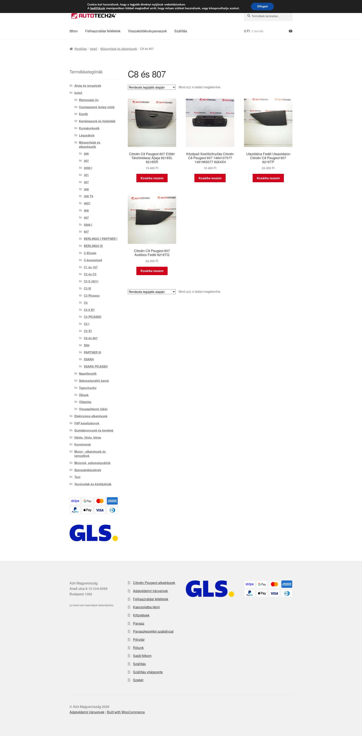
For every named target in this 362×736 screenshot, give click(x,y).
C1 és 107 (91, 267)
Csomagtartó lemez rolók (97, 107)
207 (86, 161)
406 (86, 210)
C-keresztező (93, 260)
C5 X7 (88, 331)
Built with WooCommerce (126, 712)
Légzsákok (86, 135)
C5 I (86, 324)
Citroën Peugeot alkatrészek (154, 582)
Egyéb (83, 114)
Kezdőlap (81, 49)
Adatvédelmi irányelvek (150, 590)
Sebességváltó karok (94, 380)
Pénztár (139, 639)
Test (77, 477)
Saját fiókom (142, 655)
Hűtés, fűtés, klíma (87, 437)
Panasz (138, 623)
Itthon (74, 31)
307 (86, 182)
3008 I (88, 168)
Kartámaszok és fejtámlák (97, 121)
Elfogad (262, 6)
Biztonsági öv (89, 100)
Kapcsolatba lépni (146, 607)
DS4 (86, 345)
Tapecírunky (88, 388)
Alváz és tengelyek (87, 85)
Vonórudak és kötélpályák (92, 484)
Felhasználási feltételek (102, 31)
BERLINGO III (93, 246)
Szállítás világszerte (148, 672)
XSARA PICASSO (96, 366)
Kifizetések (141, 615)
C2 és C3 (90, 274)
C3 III (87, 288)
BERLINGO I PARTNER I (100, 239)
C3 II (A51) (91, 281)
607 (86, 231)
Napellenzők (88, 373)
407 (86, 217)
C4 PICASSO (92, 317)
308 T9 (88, 196)
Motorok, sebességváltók (92, 463)
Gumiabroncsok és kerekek (93, 430)
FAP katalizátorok (86, 423)
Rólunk (138, 647)
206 (86, 153)
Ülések (84, 395)
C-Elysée (90, 253)
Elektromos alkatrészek (90, 416)
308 (86, 189)
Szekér (138, 679)
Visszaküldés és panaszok (147, 31)
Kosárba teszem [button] (152, 178)
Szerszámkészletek (87, 470)
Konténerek (82, 444)
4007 (87, 203)
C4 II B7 (89, 310)
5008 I (88, 224)
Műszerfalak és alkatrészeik (118, 49)
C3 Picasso (92, 295)
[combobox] (268, 16)
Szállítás (180, 31)
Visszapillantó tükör (93, 409)
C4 (86, 302)
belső (93, 49)
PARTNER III (92, 352)
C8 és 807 (91, 338)
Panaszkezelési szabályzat (153, 631)
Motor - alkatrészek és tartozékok (90, 453)
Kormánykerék (89, 128)
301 (86, 175)
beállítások (97, 8)
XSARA (89, 359)
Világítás (85, 402)
